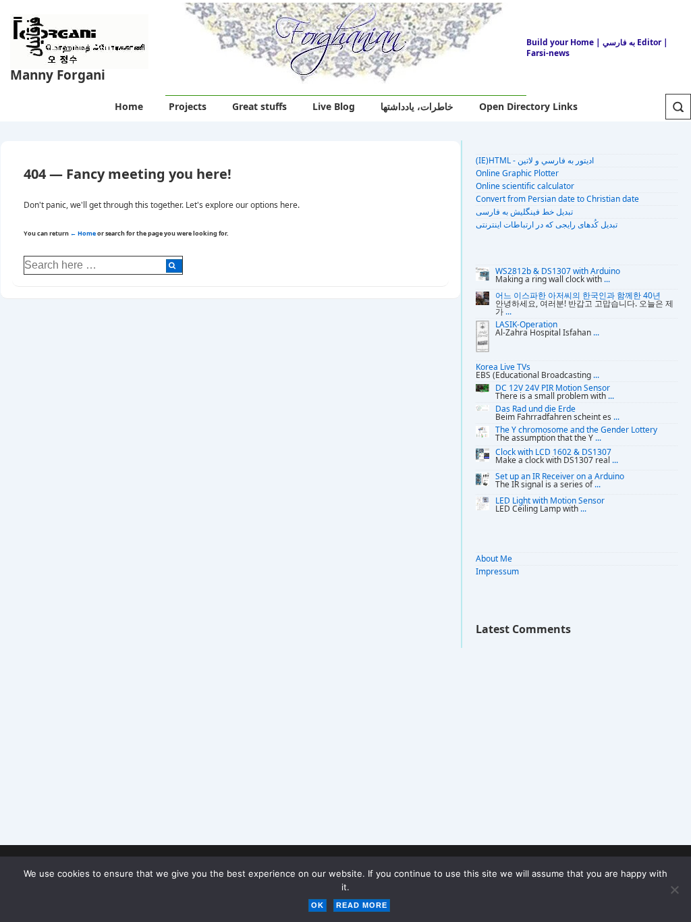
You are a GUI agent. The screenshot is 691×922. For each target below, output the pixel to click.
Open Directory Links (528, 106)
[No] (674, 889)
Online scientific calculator (525, 186)
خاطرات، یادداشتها (417, 106)
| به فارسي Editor (627, 42)
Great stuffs (259, 106)
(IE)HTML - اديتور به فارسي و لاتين (535, 160)
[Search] (174, 266)
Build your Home (560, 42)
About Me (494, 558)
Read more (361, 905)
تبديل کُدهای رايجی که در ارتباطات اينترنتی (546, 224)
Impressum (497, 571)
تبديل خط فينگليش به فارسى (524, 211)
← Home (83, 233)
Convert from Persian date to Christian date (557, 199)
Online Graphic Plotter (517, 173)
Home (129, 106)
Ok (317, 905)
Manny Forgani (57, 75)
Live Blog (333, 106)
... (607, 279)
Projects (187, 106)
